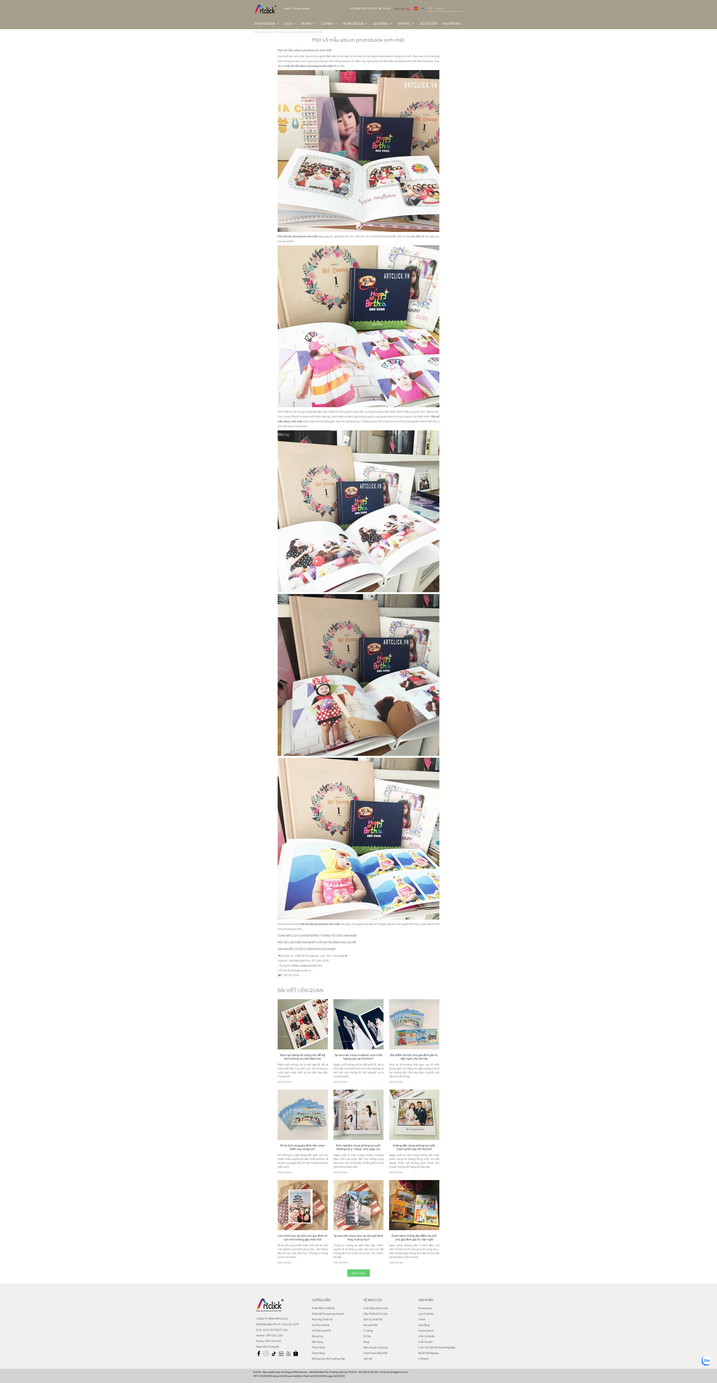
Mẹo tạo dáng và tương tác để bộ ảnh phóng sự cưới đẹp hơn (302, 1056)
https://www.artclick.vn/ (307, 965)
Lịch (288, 23)
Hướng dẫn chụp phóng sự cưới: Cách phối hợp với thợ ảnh (414, 1147)
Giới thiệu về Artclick (375, 1308)
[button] (358, 1273)
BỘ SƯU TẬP (428, 23)
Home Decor (353, 23)
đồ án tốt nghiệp (428, 1353)
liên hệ (367, 1358)
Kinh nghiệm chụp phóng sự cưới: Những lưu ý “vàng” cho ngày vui (358, 1147)
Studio (287, 8)
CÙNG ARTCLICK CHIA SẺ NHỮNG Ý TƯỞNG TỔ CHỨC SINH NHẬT (317, 935)
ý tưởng (368, 1330)
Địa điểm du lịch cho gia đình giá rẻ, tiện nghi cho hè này (414, 1056)
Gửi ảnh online (321, 1325)
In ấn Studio (425, 1341)
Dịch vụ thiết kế (372, 1319)
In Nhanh (423, 1358)
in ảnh (422, 1319)
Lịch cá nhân (426, 1313)
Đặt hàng (317, 1341)
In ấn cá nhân (426, 1336)
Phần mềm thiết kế (323, 1308)
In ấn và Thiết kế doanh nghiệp (436, 1347)
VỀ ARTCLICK (372, 1300)
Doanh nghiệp (302, 8)
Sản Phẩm (425, 1300)
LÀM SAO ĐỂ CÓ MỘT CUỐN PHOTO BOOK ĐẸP (307, 949)
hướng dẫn (321, 1300)
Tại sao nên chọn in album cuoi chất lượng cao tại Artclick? (358, 1056)
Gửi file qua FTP (321, 1330)
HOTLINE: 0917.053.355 (363, 8)
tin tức (367, 1336)
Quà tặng (380, 23)
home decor (426, 1330)
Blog (270, 31)
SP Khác (404, 23)
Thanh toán (318, 1347)
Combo (327, 23)
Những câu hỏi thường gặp (328, 1358)
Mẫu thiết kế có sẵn (375, 1313)
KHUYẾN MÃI (451, 23)
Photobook (265, 23)
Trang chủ (259, 31)
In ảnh (306, 23)
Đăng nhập (399, 8)
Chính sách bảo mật (375, 1353)
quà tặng (424, 1325)
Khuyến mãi (370, 1325)
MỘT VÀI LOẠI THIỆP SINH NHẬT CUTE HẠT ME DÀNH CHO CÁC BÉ (317, 942)
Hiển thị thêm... (285, 1081)
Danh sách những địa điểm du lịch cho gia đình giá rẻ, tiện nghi (414, 1237)
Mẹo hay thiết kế (322, 1319)
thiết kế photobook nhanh (328, 1313)
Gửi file (387, 8)
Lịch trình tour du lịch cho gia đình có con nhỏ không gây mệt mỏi (303, 1237)
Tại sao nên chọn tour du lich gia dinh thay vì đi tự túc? (358, 1237)
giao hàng (318, 1353)
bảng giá (317, 1336)
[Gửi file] (380, 8)
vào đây (415, 236)
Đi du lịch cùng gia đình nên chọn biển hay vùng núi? (302, 1147)
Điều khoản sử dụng (375, 1347)
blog (366, 1341)
